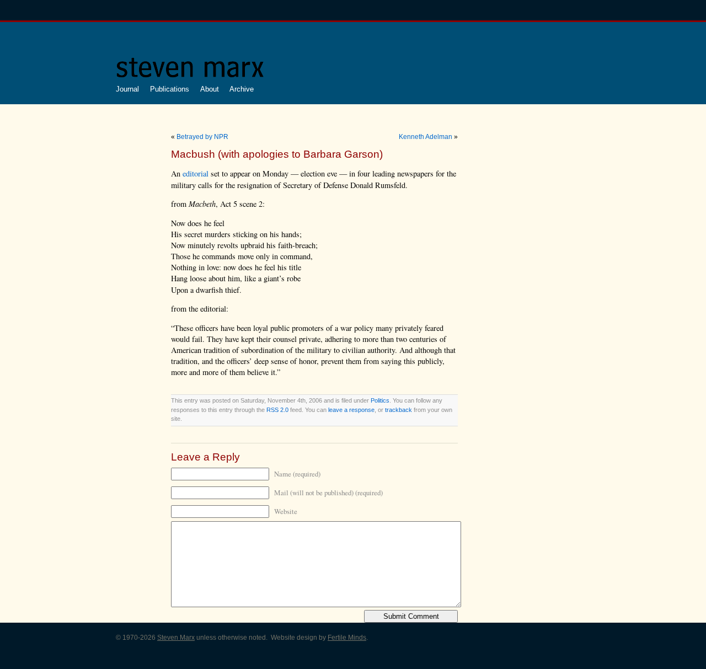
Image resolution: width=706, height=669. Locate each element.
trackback (398, 409)
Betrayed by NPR (202, 137)
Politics (380, 400)
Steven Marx (176, 637)
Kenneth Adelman (425, 137)
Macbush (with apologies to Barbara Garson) (277, 154)
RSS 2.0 (277, 409)
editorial (195, 173)
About (209, 89)
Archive (241, 89)
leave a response (351, 409)
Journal (127, 89)
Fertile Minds (347, 637)
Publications (169, 89)
